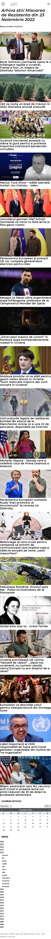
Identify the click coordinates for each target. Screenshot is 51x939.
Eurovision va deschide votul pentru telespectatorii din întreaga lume (25, 708)
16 (18, 823)
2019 (2, 894)
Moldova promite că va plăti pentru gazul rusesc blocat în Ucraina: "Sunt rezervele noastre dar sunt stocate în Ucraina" (25, 380)
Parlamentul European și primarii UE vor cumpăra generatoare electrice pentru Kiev (24, 261)
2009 (2, 921)
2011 (2, 916)
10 (25, 820)
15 (11, 823)
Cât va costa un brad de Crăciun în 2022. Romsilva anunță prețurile (25, 105)
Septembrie (6, 878)
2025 (2, 844)
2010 (2, 918)
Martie (4, 861)
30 (18, 830)
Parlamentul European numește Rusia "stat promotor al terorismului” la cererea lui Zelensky (23, 504)
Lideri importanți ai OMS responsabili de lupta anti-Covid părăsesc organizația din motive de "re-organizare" (25, 748)
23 (18, 827)
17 (25, 823)
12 (40, 820)
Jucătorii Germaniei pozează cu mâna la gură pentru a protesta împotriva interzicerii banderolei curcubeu (23, 145)
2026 (2, 841)
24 (25, 827)
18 (33, 823)
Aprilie (4, 864)
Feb (3, 858)
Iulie (3, 872)
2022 (2, 852)
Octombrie (5, 881)
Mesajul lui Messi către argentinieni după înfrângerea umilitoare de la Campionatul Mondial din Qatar (25, 300)
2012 (2, 913)
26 (40, 827)
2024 (2, 847)
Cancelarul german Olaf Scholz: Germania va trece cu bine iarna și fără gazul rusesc (24, 222)
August (4, 875)
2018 (2, 897)
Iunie (4, 869)
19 (40, 823)
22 (11, 827)
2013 (2, 910)
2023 (2, 849)
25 (33, 827)
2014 (2, 908)
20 (47, 823)
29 (11, 830)
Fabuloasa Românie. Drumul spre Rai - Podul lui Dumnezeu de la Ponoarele (24, 590)
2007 (2, 927)
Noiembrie (5, 883)
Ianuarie (5, 855)
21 (3, 827)
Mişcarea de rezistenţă (25, 4)
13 (47, 820)
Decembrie (5, 886)
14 (3, 823)
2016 (2, 902)
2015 (2, 905)
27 (47, 827)
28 (3, 830)
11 (33, 820)
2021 (2, 889)
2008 (2, 924)
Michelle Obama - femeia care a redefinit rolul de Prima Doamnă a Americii (24, 463)
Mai (3, 866)
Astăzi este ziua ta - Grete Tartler (24, 626)
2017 (2, 900)
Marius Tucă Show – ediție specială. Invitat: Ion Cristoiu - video (25, 184)
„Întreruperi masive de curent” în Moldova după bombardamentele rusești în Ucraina (24, 340)
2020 (2, 891)
